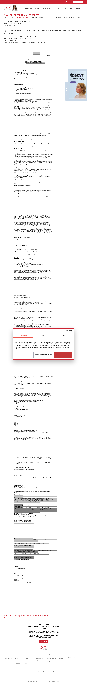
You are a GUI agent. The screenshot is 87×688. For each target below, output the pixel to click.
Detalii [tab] (43, 335)
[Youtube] (53, 671)
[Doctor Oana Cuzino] (11, 8)
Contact (36, 679)
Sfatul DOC (17, 661)
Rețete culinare (28, 661)
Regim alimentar (28, 660)
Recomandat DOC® (66, 679)
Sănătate (38, 8)
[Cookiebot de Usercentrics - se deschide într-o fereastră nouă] (66, 331)
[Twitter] (43, 671)
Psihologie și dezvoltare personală (51, 659)
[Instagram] (38, 671)
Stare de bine (61, 656)
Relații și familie (68, 8)
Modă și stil (38, 656)
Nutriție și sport (48, 8)
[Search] (82, 2)
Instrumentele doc (48, 1)
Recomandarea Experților (74, 654)
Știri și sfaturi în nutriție (29, 665)
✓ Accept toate (62, 355)
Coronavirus (17, 656)
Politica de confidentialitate (33, 681)
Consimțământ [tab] (23, 335)
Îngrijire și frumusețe (40, 660)
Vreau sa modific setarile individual (43, 354)
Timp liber (61, 658)
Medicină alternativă (18, 660)
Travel (60, 660)
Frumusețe (58, 8)
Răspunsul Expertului (8, 658)
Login (69, 1)
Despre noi (50, 679)
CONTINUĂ (43, 642)
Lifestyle (78, 8)
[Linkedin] (48, 671)
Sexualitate (49, 661)
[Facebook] (33, 671)
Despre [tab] (64, 335)
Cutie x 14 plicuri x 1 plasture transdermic (15, 618)
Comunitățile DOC (35, 1)
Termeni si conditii (20, 679)
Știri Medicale (17, 663)
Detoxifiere (27, 656)
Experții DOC (29, 8)
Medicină (16, 658)
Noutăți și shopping (40, 658)
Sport (26, 663)
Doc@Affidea (6, 656)
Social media (43, 668)
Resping (24, 355)
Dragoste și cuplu (50, 656)
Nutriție (26, 658)
